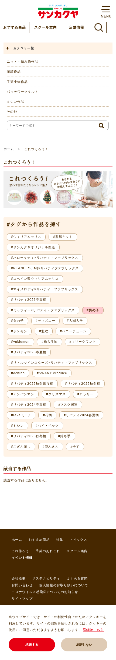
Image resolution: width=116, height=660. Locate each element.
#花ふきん (51, 447)
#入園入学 (75, 321)
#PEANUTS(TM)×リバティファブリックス (45, 268)
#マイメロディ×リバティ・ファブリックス (44, 289)
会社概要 (19, 578)
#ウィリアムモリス (26, 237)
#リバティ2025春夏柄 (28, 352)
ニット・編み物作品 (22, 61)
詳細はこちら (93, 630)
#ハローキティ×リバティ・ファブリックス (44, 258)
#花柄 (47, 415)
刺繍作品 (14, 71)
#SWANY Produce (52, 373)
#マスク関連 (68, 405)
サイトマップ (22, 599)
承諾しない (84, 645)
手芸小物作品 (17, 82)
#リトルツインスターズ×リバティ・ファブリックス (51, 363)
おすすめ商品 (14, 27)
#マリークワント (82, 342)
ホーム (9, 149)
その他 (12, 112)
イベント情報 (22, 558)
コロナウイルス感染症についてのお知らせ (45, 592)
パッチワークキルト (22, 92)
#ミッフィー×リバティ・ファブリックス (43, 310)
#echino (18, 373)
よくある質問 (77, 578)
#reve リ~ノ (21, 415)
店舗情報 (76, 27)
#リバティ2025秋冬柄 (82, 384)
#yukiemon (20, 342)
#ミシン (17, 426)
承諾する (31, 645)
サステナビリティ (46, 578)
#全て (75, 447)
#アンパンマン (22, 394)
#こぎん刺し (21, 447)
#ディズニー (45, 321)
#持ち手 (64, 436)
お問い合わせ (22, 585)
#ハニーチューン (73, 331)
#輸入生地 (50, 342)
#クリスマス (56, 394)
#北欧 (43, 331)
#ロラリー (85, 394)
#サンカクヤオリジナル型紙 (33, 247)
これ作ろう (20, 551)
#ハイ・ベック (47, 426)
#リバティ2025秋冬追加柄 (32, 384)
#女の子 (17, 321)
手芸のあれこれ (48, 551)
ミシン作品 (15, 102)
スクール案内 (45, 27)
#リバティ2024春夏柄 (28, 405)
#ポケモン (19, 331)
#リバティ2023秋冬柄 (28, 436)
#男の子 (93, 310)
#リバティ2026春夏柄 (28, 300)
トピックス (78, 540)
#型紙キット (63, 237)
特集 (59, 540)
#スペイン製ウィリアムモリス (35, 279)
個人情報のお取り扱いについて (63, 585)
